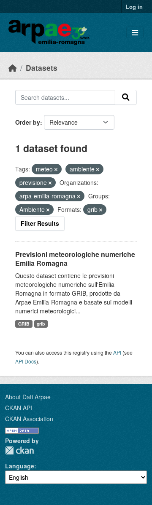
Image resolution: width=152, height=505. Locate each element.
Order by (27, 122)
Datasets (41, 67)
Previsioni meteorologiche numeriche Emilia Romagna (75, 258)
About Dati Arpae (28, 397)
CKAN (19, 450)
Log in (134, 7)
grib (41, 324)
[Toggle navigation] (135, 33)
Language (19, 466)
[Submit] (126, 97)
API (117, 352)
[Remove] (55, 169)
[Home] (12, 67)
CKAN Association (29, 418)
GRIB (24, 324)
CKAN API (18, 407)
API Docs (25, 361)
